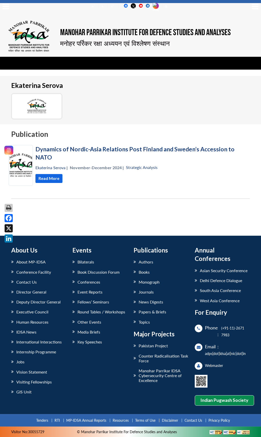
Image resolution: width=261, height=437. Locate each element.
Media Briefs (88, 331)
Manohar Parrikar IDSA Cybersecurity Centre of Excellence (160, 375)
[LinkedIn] (9, 238)
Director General (31, 291)
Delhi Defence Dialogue (221, 280)
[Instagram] (8, 150)
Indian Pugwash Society (224, 400)
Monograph (149, 282)
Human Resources (32, 322)
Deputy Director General (38, 301)
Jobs (20, 361)
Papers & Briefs (152, 311)
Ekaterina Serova (50, 167)
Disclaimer (170, 420)
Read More (48, 178)
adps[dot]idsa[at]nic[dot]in (225, 353)
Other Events (89, 322)
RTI (57, 420)
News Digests (151, 301)
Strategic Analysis (142, 167)
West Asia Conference (220, 300)
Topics (144, 322)
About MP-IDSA (31, 261)
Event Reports (89, 291)
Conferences (88, 282)
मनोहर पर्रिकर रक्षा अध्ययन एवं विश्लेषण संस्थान (115, 43)
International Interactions (39, 341)
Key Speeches (89, 341)
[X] (9, 228)
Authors (146, 261)
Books (144, 272)
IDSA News (26, 331)
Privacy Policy (219, 420)
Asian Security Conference (223, 270)
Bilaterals (85, 261)
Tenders (42, 420)
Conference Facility (33, 272)
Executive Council (32, 311)
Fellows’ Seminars (93, 301)
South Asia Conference (220, 290)
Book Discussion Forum (98, 272)
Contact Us (26, 282)
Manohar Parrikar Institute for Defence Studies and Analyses (145, 33)
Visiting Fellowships (34, 381)
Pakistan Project (153, 345)
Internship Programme (36, 351)
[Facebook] (9, 218)
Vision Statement (31, 371)
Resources (121, 420)
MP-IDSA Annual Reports (86, 420)
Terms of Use (145, 420)
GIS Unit (24, 391)
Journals (146, 291)
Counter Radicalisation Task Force (163, 358)
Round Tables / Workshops (101, 311)
